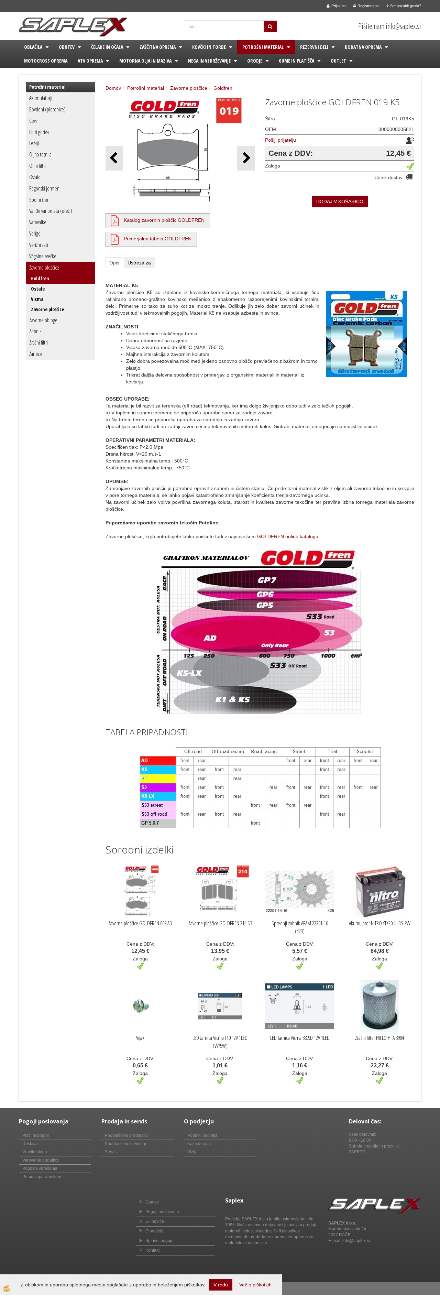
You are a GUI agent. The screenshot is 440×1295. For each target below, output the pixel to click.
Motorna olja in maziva (145, 60)
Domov (113, 88)
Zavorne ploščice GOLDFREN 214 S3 (220, 923)
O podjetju (155, 1231)
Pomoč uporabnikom (41, 1176)
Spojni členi (40, 200)
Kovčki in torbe (209, 47)
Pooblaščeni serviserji (125, 1143)
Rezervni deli (314, 47)
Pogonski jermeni (44, 188)
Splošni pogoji (158, 1240)
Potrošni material (263, 47)
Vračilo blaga (34, 1152)
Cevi (33, 120)
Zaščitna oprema (158, 47)
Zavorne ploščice (44, 267)
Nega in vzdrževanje (209, 60)
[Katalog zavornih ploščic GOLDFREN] (114, 220)
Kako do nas (199, 1143)
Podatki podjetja (202, 1135)
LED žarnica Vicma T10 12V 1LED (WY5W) (220, 1041)
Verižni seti (38, 245)
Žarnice (35, 354)
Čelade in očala (107, 47)
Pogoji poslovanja (162, 1211)
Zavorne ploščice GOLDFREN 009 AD (140, 923)
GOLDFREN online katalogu (287, 536)
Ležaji (34, 143)
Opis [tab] (114, 262)
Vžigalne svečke (42, 256)
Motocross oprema (45, 60)
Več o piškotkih (255, 1284)
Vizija (192, 1152)
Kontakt (152, 1250)
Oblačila (33, 47)
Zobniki (36, 331)
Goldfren (40, 278)
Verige (35, 233)
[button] (246, 158)
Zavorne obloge (43, 320)
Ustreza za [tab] (139, 262)
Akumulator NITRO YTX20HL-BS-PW (379, 923)
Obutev (67, 47)
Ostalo (35, 177)
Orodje (254, 60)
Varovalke (37, 222)
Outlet (338, 60)
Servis (111, 1152)
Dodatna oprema (363, 47)
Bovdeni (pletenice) (47, 109)
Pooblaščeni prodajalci (126, 1135)
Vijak (140, 1038)
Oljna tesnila (40, 154)
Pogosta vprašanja (39, 1168)
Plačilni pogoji (35, 1135)
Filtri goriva (39, 132)
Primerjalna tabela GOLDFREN (157, 238)
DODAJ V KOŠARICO (339, 201)
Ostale (38, 288)
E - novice (154, 1221)
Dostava (30, 1143)
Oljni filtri (37, 166)
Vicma (37, 299)
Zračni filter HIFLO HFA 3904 (379, 1038)
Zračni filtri (38, 342)
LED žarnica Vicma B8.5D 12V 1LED (300, 1038)
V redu (220, 1284)
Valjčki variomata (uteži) (50, 211)
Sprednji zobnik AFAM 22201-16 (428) (300, 927)
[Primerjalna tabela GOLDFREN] (114, 238)
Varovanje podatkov (40, 1160)
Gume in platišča (296, 60)
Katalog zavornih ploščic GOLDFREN (164, 220)
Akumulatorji (40, 98)
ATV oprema (90, 60)
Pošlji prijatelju (280, 140)
